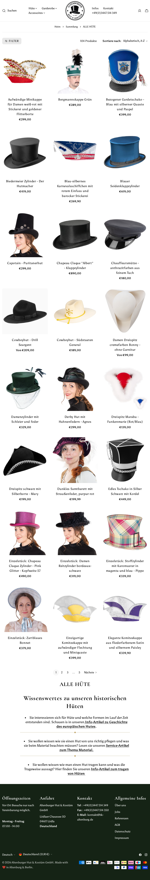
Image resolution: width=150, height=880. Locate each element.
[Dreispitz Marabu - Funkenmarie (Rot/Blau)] (125, 388)
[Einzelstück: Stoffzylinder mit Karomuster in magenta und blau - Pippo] (125, 532)
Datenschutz (122, 831)
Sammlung (72, 26)
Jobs (117, 812)
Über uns (120, 805)
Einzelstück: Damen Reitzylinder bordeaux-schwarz (75, 566)
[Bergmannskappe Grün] (75, 70)
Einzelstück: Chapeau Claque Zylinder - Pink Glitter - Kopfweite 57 (25, 566)
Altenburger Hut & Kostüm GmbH (32, 862)
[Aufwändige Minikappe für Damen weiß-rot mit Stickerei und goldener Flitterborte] (25, 70)
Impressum (122, 838)
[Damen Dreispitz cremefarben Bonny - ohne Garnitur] (125, 311)
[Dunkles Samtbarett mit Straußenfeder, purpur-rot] (75, 460)
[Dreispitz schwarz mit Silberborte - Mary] (25, 460)
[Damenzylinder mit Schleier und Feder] (25, 388)
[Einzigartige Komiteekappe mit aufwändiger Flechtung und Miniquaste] (75, 609)
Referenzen (121, 818)
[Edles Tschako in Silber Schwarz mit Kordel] (125, 460)
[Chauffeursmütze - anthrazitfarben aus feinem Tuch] (125, 234)
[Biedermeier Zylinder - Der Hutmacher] (25, 152)
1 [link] (56, 672)
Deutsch (7, 854)
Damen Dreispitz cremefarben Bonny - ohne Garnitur (125, 345)
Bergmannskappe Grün (75, 99)
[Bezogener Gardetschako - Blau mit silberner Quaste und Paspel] (125, 70)
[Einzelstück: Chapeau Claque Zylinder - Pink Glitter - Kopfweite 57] (25, 532)
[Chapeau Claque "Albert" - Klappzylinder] (75, 234)
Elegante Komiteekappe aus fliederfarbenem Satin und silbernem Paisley (125, 643)
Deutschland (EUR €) (36, 854)
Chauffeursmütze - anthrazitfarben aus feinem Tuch (125, 268)
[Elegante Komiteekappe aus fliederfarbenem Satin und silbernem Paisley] (125, 609)
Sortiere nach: (112, 41)
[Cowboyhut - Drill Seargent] (25, 311)
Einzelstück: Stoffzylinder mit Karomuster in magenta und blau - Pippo (125, 566)
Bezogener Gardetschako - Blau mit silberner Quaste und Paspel (125, 104)
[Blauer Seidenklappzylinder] (125, 152)
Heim (57, 26)
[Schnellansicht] (43, 54)
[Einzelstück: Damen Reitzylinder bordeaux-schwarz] (75, 532)
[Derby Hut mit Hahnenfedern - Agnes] (75, 388)
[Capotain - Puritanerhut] (25, 234)
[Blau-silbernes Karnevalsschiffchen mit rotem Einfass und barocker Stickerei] (75, 152)
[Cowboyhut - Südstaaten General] (75, 311)
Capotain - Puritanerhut (25, 263)
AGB (117, 824)
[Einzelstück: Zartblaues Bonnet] (25, 609)
